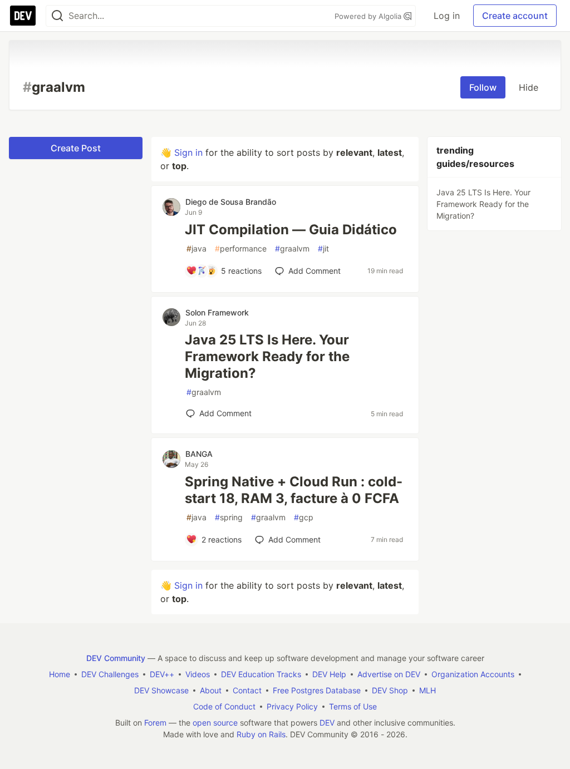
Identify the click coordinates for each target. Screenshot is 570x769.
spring (229, 517)
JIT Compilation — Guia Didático (291, 229)
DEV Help (329, 674)
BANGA (199, 454)
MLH (427, 690)
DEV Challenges (110, 674)
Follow (483, 87)
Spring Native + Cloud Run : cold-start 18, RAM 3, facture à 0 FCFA (293, 490)
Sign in (188, 152)
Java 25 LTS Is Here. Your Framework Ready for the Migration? (267, 356)
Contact (247, 690)
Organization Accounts (472, 674)
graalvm (292, 248)
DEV (327, 722)
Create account (515, 15)
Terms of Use (353, 706)
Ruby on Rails (261, 734)
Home (59, 674)
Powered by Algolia (369, 16)
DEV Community (115, 658)
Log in (447, 15)
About (211, 690)
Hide (528, 87)
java (196, 248)
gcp (303, 517)
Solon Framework (217, 312)
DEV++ (162, 674)
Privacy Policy (292, 706)
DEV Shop (390, 690)
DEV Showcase (161, 690)
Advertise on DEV (388, 674)
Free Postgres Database (317, 690)
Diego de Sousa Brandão (230, 201)
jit (323, 248)
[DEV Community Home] (23, 15)
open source (215, 722)
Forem (155, 722)
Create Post (76, 148)
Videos (197, 674)
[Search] (57, 16)
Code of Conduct (224, 706)
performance (241, 248)
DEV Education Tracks (261, 674)
